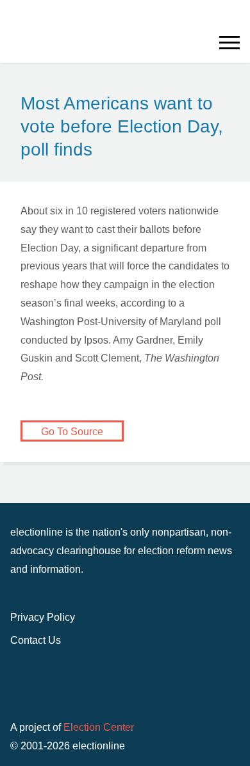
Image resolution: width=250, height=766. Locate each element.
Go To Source (72, 432)
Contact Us (35, 640)
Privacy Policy (42, 617)
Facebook (215, 20)
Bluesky (236, 20)
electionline (71, 687)
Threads (215, 36)
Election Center (98, 727)
